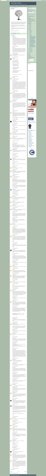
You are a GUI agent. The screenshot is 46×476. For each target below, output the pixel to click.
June (30, 34)
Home (18, 471)
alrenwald (14, 289)
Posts (29, 59)
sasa (13, 269)
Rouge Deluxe (30, 141)
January (30, 30)
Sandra (13, 196)
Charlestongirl (30, 56)
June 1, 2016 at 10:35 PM (15, 264)
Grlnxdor (14, 399)
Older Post (25, 471)
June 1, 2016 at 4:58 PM (15, 131)
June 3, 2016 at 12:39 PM (15, 386)
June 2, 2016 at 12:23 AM (15, 288)
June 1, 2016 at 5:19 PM (15, 165)
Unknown (14, 100)
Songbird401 (14, 149)
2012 (29, 26)
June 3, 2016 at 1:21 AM (15, 378)
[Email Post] (19, 33)
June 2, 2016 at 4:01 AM (15, 317)
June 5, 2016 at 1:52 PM (15, 438)
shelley (13, 208)
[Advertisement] (31, 82)
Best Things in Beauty (16, 3)
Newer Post (11, 471)
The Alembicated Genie (31, 142)
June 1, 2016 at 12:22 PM (15, 76)
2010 (29, 24)
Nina (13, 92)
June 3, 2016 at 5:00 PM (15, 398)
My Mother (12, 8)
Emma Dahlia (14, 392)
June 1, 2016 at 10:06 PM (15, 260)
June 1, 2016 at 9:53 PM (15, 253)
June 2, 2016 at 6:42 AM (15, 328)
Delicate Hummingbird (31, 136)
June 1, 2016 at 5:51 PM (15, 177)
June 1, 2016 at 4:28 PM (15, 119)
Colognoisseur (30, 133)
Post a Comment (12, 469)
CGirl (13, 77)
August (30, 48)
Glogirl (13, 424)
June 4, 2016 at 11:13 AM (15, 423)
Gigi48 (13, 175)
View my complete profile (31, 57)
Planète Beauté (30, 140)
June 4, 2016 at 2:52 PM (15, 426)
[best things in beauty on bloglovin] (31, 113)
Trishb (13, 265)
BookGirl (14, 333)
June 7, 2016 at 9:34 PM (15, 449)
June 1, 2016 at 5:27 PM (15, 174)
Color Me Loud (30, 134)
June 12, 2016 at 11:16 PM (15, 468)
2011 (29, 25)
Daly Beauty (30, 135)
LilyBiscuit (14, 120)
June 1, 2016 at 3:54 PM (15, 110)
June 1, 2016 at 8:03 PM (15, 217)
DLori (13, 235)
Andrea (13, 137)
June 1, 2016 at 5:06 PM (15, 153)
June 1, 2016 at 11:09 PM (15, 273)
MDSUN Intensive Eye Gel (32, 45)
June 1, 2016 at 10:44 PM (15, 268)
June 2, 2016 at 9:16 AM (15, 336)
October (30, 50)
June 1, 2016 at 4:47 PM (15, 123)
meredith (14, 132)
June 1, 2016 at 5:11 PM (15, 161)
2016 (29, 29)
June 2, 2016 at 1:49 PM (15, 366)
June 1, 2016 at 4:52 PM (15, 127)
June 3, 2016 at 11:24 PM (15, 416)
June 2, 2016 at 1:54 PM (15, 372)
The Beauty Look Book (31, 143)
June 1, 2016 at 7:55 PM (15, 211)
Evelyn (13, 249)
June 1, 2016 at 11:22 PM (15, 279)
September (30, 49)
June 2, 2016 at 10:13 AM (15, 341)
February (30, 31)
